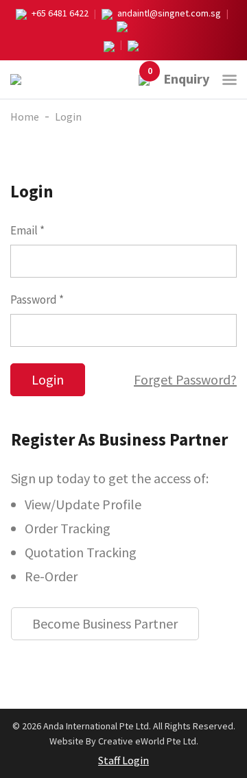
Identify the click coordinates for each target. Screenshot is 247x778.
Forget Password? (185, 379)
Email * (27, 230)
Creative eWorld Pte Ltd (147, 741)
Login (68, 116)
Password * (37, 299)
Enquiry (178, 78)
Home (24, 116)
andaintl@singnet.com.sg (169, 13)
